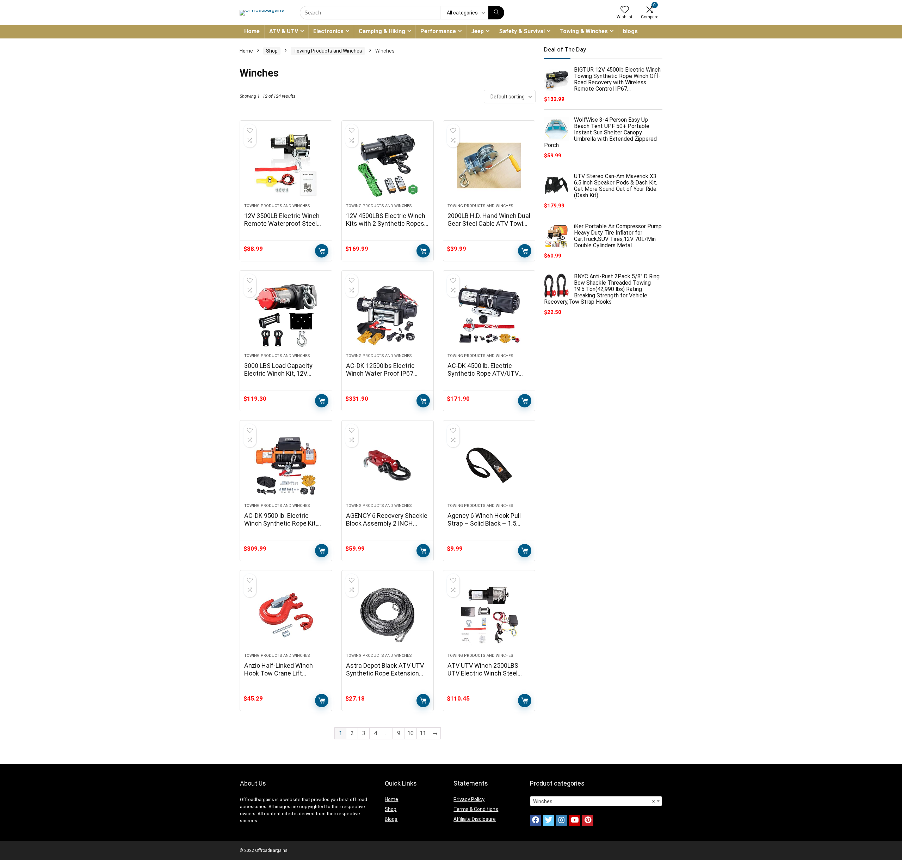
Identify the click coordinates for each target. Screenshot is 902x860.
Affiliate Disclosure (474, 819)
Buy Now (321, 251)
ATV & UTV (283, 31)
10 (410, 733)
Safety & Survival (522, 31)
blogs (630, 31)
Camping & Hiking (382, 31)
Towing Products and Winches (328, 51)
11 (423, 733)
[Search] (496, 12)
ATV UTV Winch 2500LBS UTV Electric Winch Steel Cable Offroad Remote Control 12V (482, 677)
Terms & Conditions (475, 809)
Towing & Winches (584, 31)
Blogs (391, 819)
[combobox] (596, 801)
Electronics (328, 31)
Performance (438, 31)
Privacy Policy (468, 799)
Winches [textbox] (594, 801)
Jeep (477, 31)
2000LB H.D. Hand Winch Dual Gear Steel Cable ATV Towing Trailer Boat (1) (488, 223)
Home (252, 31)
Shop (272, 51)
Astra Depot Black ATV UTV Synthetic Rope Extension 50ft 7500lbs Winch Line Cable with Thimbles (385, 677)
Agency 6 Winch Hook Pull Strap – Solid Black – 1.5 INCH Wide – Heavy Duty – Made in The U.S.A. (485, 527)
